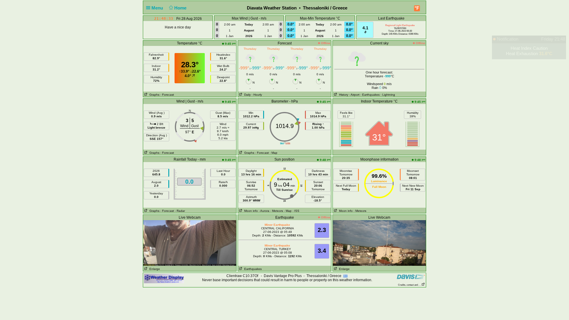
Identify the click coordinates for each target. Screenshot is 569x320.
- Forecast (167, 94)
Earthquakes (252, 269)
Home (181, 7)
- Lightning (388, 94)
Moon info (250, 210)
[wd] (164, 278)
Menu (157, 7)
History (342, 94)
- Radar (180, 210)
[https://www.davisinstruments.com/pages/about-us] (411, 276)
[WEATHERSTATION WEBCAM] (189, 243)
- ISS (296, 210)
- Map (273, 152)
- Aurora (264, 210)
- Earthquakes (370, 94)
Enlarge (154, 269)
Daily (246, 94)
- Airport (354, 94)
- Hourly (257, 94)
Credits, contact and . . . (409, 285)
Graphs (153, 94)
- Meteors (276, 210)
